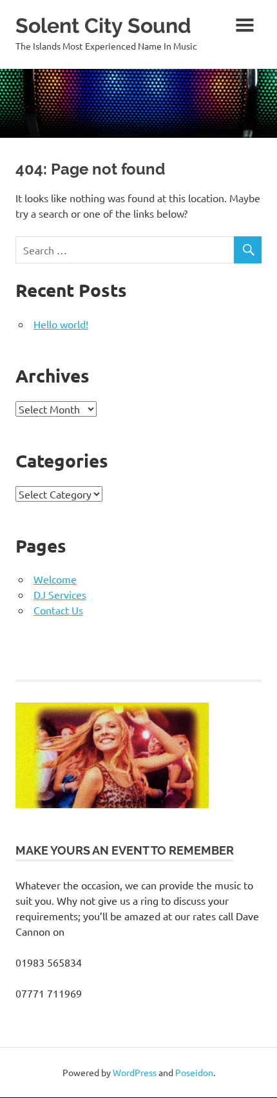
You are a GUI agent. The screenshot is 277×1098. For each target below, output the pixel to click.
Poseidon (194, 1072)
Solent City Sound (103, 25)
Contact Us (58, 609)
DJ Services (59, 594)
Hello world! (60, 323)
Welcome (55, 579)
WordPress (135, 1072)
